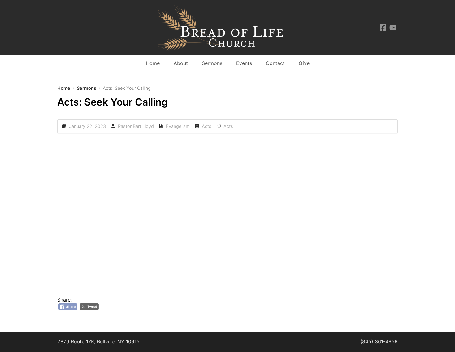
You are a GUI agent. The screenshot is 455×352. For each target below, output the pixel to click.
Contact (275, 63)
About (181, 63)
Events (244, 63)
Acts (206, 126)
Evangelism (178, 126)
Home (153, 63)
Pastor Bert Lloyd (136, 126)
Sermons (212, 63)
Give (304, 63)
